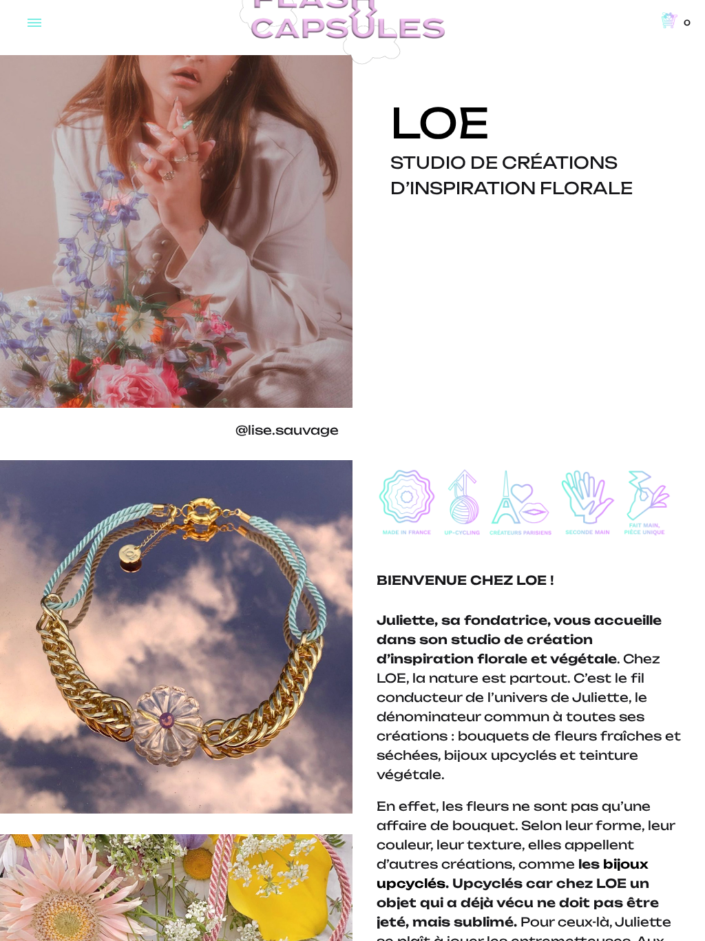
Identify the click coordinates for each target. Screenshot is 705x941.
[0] (669, 21)
